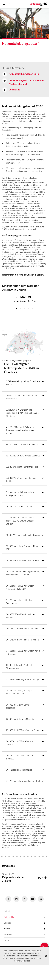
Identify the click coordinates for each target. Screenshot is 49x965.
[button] (16, 308)
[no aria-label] (8, 899)
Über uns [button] (7, 923)
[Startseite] (39, 4)
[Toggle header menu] (4, 4)
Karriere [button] (7, 929)
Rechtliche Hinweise (22, 961)
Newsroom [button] (8, 935)
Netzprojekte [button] (9, 917)
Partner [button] (7, 940)
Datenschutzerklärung (24, 958)
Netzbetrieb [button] (8, 911)
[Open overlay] (44, 946)
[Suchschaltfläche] (10, 4)
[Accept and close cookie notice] (46, 956)
